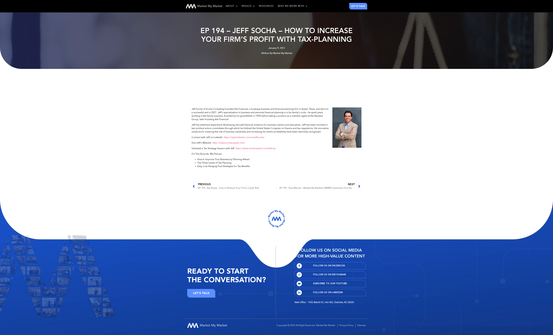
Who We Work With (291, 6)
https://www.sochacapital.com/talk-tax (256, 148)
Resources (266, 6)
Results (247, 6)
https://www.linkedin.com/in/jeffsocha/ (244, 137)
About (230, 6)
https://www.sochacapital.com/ (228, 143)
